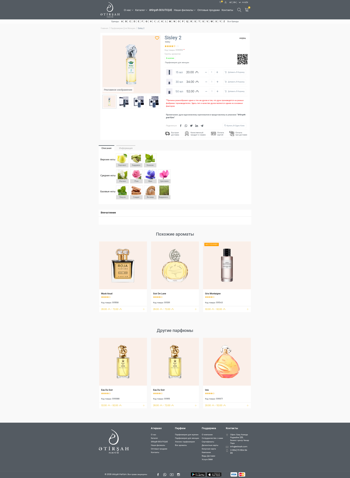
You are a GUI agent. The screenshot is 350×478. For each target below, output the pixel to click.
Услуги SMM (207, 459)
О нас (127, 10)
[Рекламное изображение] (123, 265)
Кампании (206, 452)
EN (235, 2)
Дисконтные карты (210, 445)
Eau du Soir (107, 390)
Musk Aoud (106, 293)
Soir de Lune (159, 293)
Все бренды (233, 21)
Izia (207, 390)
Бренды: (115, 21)
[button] (102, 265)
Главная (104, 28)
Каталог (140, 10)
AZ (230, 2)
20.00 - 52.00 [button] (215, 405)
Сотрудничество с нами (212, 438)
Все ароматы (181, 445)
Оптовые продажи (208, 10)
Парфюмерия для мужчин (187, 434)
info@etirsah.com (238, 446)
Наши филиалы (183, 10)
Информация (126, 148)
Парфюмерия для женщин (123, 28)
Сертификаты (208, 441)
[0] (220, 2)
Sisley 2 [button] (141, 28)
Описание (106, 148)
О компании (207, 434)
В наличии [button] (170, 58)
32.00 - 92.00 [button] (215, 309)
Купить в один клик (235, 125)
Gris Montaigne (213, 293)
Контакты (227, 10)
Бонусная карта (209, 448)
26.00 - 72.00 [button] (111, 309)
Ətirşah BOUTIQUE (160, 10)
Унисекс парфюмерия (185, 441)
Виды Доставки (208, 455)
